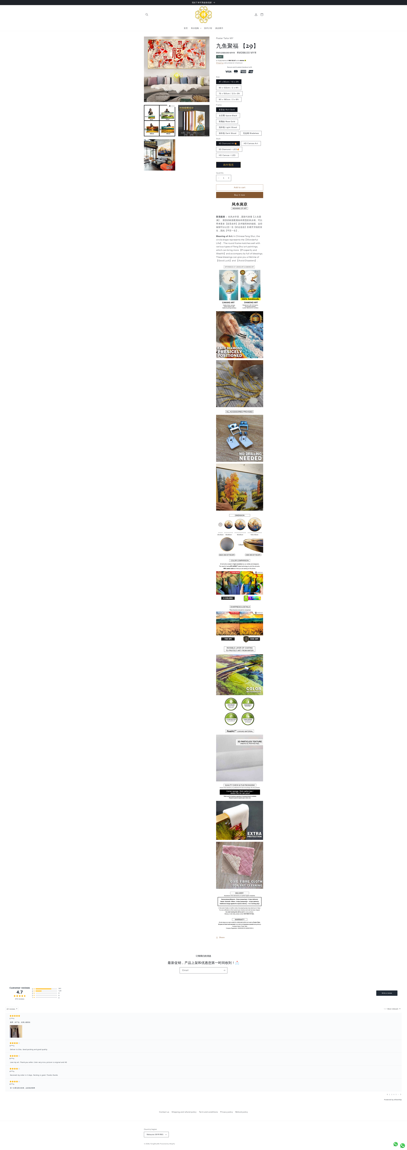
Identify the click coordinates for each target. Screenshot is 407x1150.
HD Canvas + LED (227, 155)
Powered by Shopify (167, 1144)
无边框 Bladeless (251, 133)
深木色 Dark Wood (227, 133)
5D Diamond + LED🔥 (229, 149)
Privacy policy (226, 1112)
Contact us (164, 1112)
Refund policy (241, 1112)
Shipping (219, 63)
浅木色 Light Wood (228, 127)
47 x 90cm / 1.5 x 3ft (229, 82)
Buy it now (239, 195)
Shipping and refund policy (184, 1112)
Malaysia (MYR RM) (155, 1134)
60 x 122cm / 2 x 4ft (228, 88)
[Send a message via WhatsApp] (402, 1145)
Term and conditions (208, 1112)
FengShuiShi (155, 1144)
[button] (147, 14)
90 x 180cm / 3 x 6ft (229, 99)
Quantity (220, 173)
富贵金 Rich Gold (227, 109)
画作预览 (228, 164)
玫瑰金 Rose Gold (227, 121)
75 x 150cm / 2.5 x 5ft (229, 93)
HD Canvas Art (251, 143)
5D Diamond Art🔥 (228, 143)
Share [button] (222, 937)
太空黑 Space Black (228, 115)
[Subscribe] (224, 970)
